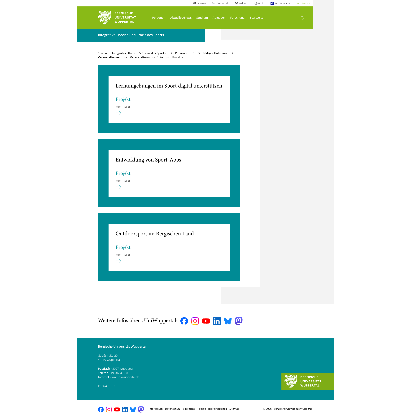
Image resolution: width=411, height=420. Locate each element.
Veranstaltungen (109, 57)
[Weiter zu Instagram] (195, 321)
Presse (202, 409)
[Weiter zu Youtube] (206, 321)
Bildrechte (189, 409)
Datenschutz (172, 409)
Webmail (243, 3)
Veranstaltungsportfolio (147, 57)
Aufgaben (219, 17)
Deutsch (306, 3)
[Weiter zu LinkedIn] (217, 321)
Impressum (156, 409)
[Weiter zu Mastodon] (239, 321)
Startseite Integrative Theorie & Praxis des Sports (132, 53)
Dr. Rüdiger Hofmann (212, 53)
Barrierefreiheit (217, 409)
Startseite (256, 17)
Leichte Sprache (282, 3)
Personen (158, 17)
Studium (202, 17)
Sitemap (234, 409)
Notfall (261, 3)
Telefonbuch (222, 3)
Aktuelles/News (181, 17)
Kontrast (202, 3)
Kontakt (103, 386)
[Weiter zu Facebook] (184, 321)
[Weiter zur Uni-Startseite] (123, 17)
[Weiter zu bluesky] (228, 321)
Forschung (237, 17)
